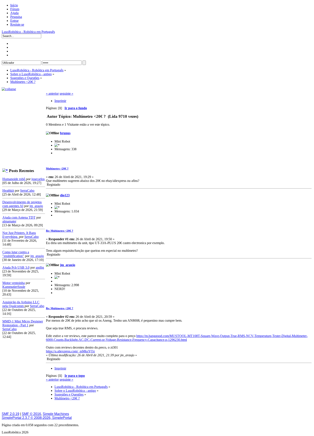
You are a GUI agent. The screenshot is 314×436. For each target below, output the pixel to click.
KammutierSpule (13, 287)
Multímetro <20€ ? (57, 168)
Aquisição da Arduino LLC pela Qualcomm (21, 304)
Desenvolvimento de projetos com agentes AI (22, 204)
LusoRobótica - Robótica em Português (28, 32)
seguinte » (66, 93)
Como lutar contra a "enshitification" (15, 254)
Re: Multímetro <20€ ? (59, 230)
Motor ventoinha (13, 283)
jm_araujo (36, 206)
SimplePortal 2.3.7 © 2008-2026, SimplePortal (37, 418)
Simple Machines (56, 414)
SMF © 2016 (31, 414)
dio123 (65, 195)
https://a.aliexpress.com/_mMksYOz (70, 351)
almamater (9, 221)
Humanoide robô (14, 179)
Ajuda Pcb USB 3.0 (15, 267)
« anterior (52, 93)
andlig (40, 267)
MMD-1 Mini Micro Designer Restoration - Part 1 (22, 323)
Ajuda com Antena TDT (18, 217)
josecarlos (38, 179)
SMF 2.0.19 (10, 414)
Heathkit (8, 190)
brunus (65, 133)
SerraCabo (27, 190)
